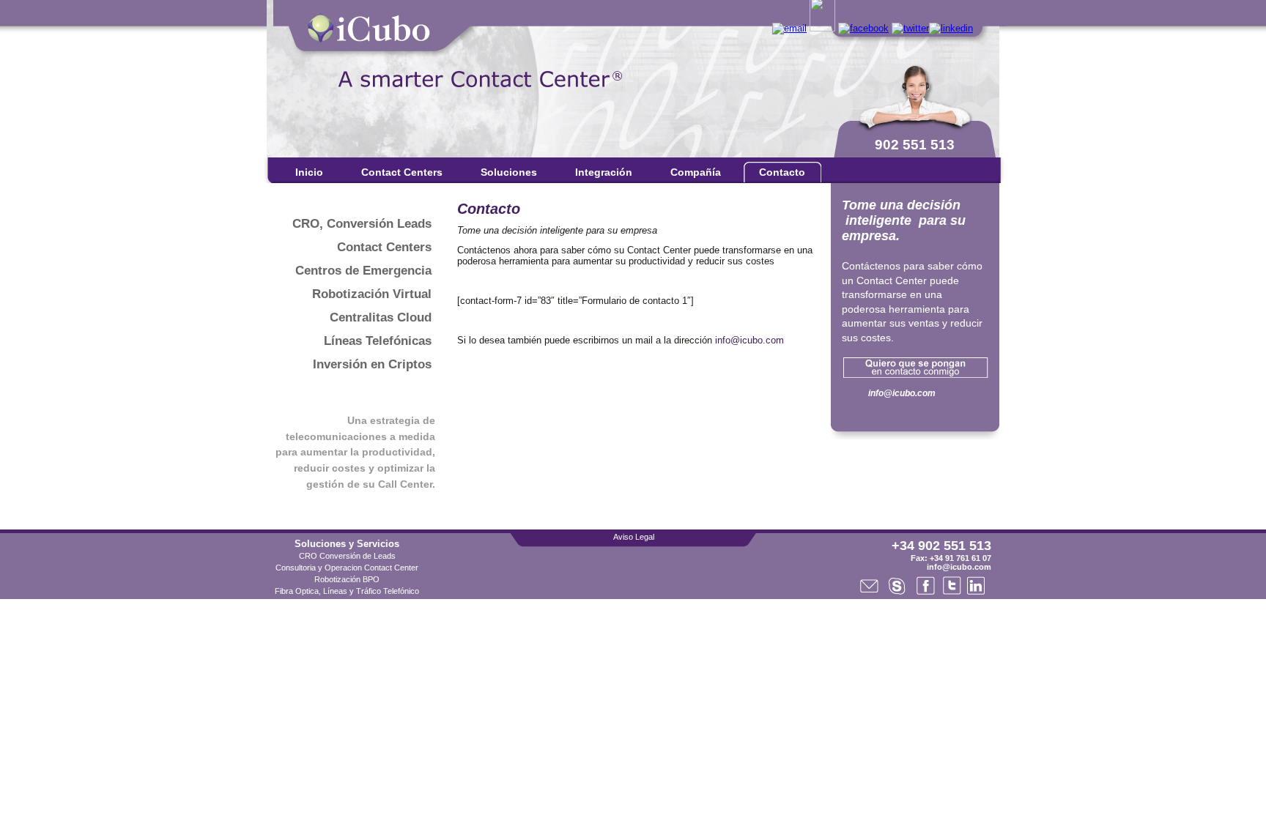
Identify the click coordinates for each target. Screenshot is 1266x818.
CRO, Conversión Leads (362, 224)
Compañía (695, 172)
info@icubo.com (749, 340)
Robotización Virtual (372, 294)
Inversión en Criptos (372, 364)
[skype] (822, 28)
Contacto (782, 172)
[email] (789, 28)
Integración (603, 172)
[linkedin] (951, 28)
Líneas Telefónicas (378, 341)
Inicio (309, 172)
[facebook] (863, 28)
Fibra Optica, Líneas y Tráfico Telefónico (347, 591)
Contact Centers (402, 172)
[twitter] (910, 28)
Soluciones (509, 172)
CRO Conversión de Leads (347, 555)
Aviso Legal (633, 536)
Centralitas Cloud (381, 317)
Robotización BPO (347, 579)
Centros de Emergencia (363, 271)
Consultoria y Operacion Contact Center (346, 567)
